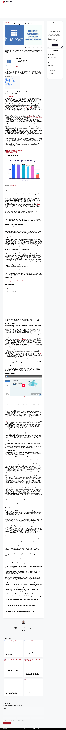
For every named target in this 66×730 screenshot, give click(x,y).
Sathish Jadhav (23, 625)
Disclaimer (52, 728)
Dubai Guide (50, 62)
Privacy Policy (46, 728)
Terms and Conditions (28, 728)
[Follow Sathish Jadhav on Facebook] (22, 630)
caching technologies (28, 107)
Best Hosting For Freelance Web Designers (14, 150)
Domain (49, 59)
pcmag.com (11, 96)
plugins (14, 113)
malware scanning (30, 116)
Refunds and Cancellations (38, 728)
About (55, 1)
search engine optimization (26, 135)
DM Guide (48, 1)
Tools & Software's (51, 70)
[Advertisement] (33, 11)
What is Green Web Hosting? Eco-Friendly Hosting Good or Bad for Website (12, 653)
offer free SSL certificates (37, 117)
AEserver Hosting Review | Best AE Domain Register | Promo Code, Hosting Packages (13, 692)
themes (9, 113)
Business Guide (39, 1)
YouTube (25, 396)
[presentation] (13, 645)
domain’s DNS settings (10, 421)
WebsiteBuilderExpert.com (14, 185)
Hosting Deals (33, 1)
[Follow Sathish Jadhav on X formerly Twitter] (24, 630)
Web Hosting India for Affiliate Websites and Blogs (15, 281)
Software (44, 1)
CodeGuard (8, 360)
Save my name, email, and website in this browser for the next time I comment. (17, 720)
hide (10, 76)
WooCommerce (29, 135)
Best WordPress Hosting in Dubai (12, 151)
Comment (5, 708)
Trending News (51, 73)
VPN (52, 1)
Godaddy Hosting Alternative (11, 152)
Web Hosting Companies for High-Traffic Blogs (14, 280)
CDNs (38, 204)
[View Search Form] (62, 2)
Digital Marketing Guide (52, 57)
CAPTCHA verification (22, 339)
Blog (28, 1)
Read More (55, 45)
